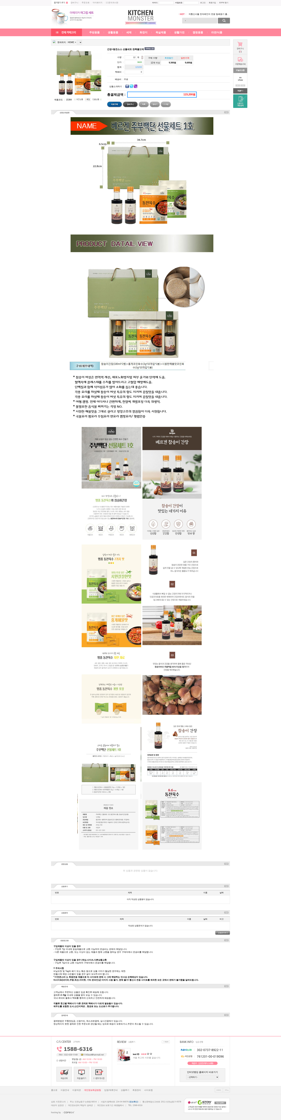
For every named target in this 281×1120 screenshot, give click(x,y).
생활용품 (113, 32)
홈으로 (54, 1090)
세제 (129, 32)
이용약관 (76, 1090)
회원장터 (137, 1090)
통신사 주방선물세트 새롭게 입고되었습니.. (209, 14)
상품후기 (125, 1090)
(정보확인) (133, 1102)
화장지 (143, 32)
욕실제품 (161, 32)
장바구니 (74, 2)
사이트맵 (148, 1090)
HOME (71, 42)
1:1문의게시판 (112, 2)
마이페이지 (97, 2)
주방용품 (94, 32)
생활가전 (179, 32)
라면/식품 (216, 32)
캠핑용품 (198, 32)
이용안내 (65, 1090)
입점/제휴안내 (111, 1090)
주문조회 (85, 2)
